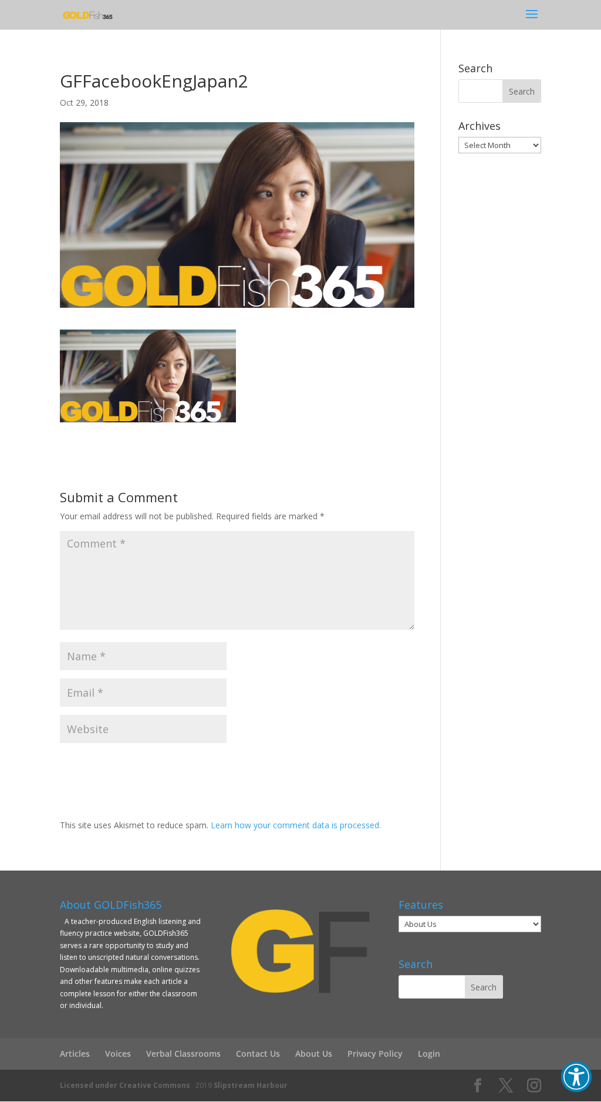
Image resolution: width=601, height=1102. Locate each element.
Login (429, 1053)
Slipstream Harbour (251, 1085)
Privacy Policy (375, 1053)
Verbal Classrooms (183, 1053)
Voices (118, 1053)
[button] (576, 1077)
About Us (313, 1053)
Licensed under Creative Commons (125, 1085)
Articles (75, 1053)
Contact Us (258, 1053)
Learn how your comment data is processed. (296, 825)
